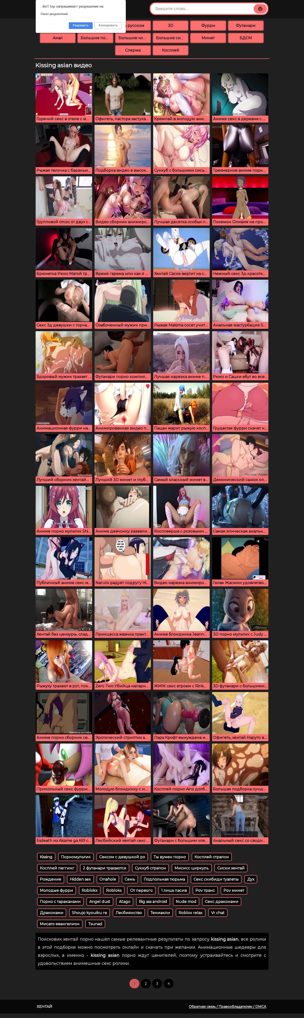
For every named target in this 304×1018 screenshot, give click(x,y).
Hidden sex (80, 879)
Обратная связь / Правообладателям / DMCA (227, 1006)
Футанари (246, 25)
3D (170, 25)
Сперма (133, 50)
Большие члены (135, 38)
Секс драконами (221, 901)
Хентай (44, 1006)
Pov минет (233, 890)
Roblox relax (191, 912)
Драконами (51, 912)
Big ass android (153, 901)
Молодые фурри (56, 890)
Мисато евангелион (60, 924)
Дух (250, 879)
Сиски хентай (231, 868)
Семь (130, 879)
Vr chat (218, 912)
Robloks (114, 890)
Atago (124, 901)
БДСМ (246, 38)
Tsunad (95, 924)
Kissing (46, 857)
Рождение (50, 879)
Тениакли (160, 912)
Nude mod (186, 901)
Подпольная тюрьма (164, 879)
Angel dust (99, 901)
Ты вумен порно (170, 857)
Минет (208, 38)
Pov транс (205, 890)
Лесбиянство (129, 912)
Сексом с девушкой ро (122, 857)
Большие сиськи (172, 38)
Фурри (208, 25)
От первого (141, 890)
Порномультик (76, 857)
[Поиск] (260, 9)
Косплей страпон (212, 857)
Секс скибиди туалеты (216, 879)
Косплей (170, 50)
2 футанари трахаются (104, 868)
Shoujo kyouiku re (89, 912)
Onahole (108, 879)
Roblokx (90, 890)
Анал (58, 38)
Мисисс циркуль (192, 868)
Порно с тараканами (60, 901)
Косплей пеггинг (57, 868)
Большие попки (97, 38)
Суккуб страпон (150, 868)
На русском (132, 25)
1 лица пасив (174, 890)
